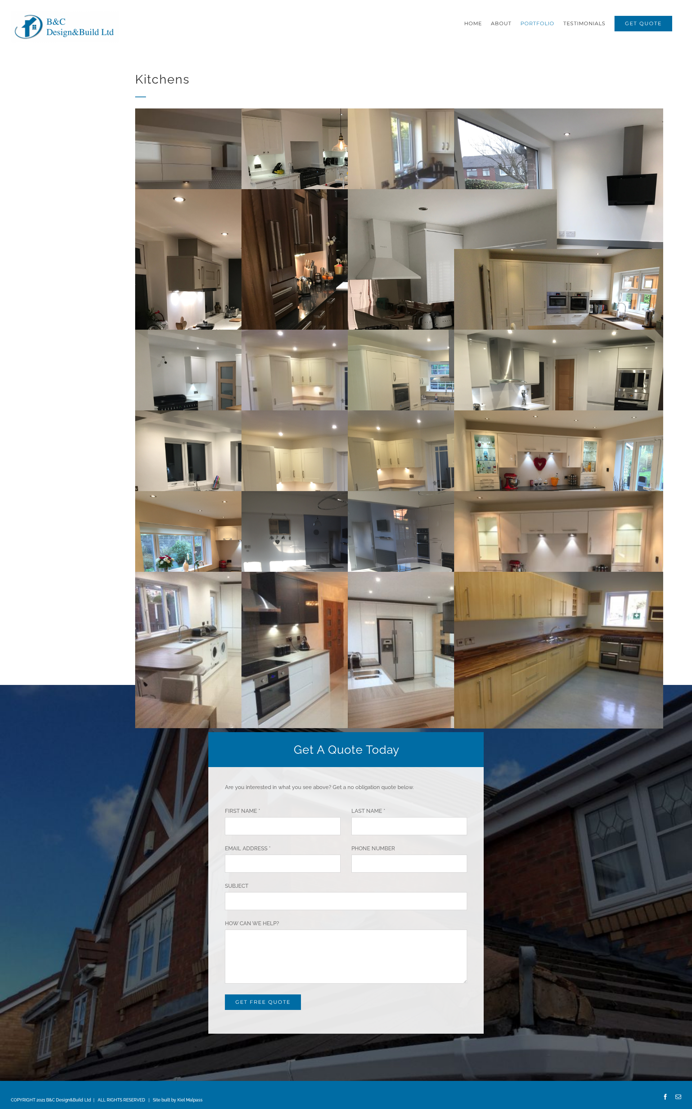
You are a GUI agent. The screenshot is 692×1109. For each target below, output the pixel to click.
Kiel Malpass (190, 1100)
